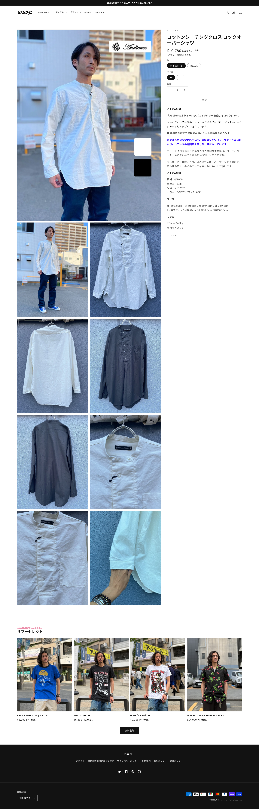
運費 (188, 55)
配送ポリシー (176, 761)
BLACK (194, 65)
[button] (227, 12)
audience (174, 30)
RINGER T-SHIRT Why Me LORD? (33, 715)
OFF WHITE (176, 65)
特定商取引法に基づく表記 (101, 761)
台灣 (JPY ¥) (25, 797)
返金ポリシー (160, 761)
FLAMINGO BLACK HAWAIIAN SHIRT (205, 715)
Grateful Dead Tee (140, 715)
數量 (169, 84)
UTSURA (219, 800)
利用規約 (146, 761)
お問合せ (80, 761)
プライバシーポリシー (128, 761)
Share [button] (173, 235)
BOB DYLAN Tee (82, 715)
